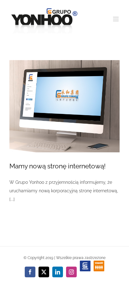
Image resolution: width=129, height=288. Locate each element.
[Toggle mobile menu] (116, 19)
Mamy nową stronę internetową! (57, 166)
